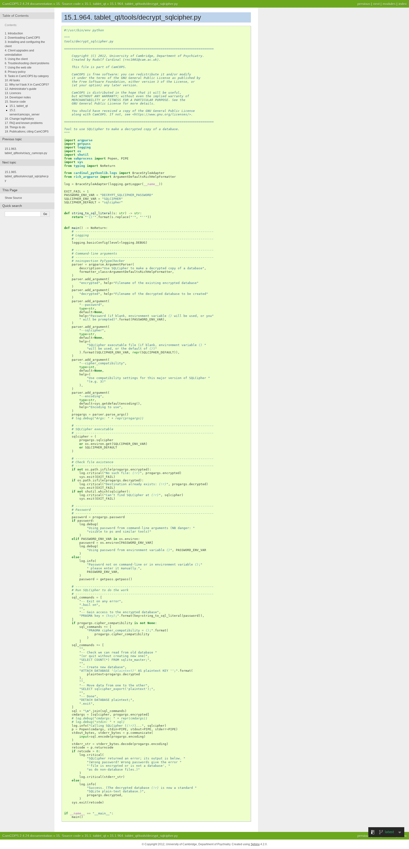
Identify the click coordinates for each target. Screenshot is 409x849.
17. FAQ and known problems (24, 123)
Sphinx (255, 844)
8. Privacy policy (15, 71)
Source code (68, 4)
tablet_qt (95, 4)
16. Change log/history (19, 118)
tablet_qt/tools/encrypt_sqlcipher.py (27, 176)
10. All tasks (12, 80)
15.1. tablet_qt (18, 106)
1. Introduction (14, 33)
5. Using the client (16, 59)
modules (389, 4)
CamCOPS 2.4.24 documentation (27, 4)
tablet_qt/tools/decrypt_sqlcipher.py (144, 4)
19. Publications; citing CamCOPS (27, 131)
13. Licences (13, 93)
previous (363, 4)
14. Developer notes (18, 97)
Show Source (13, 198)
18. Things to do (15, 127)
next (376, 4)
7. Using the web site (18, 67)
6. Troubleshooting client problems (27, 63)
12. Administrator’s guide (20, 89)
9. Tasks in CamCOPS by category (27, 76)
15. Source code (15, 101)
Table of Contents (15, 16)
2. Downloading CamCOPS (22, 37)
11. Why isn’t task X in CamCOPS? (27, 84)
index (403, 4)
